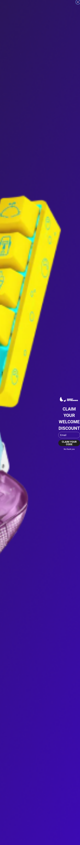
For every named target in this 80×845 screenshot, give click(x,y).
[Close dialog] (78, 2)
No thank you (69, 449)
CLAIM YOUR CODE (69, 443)
